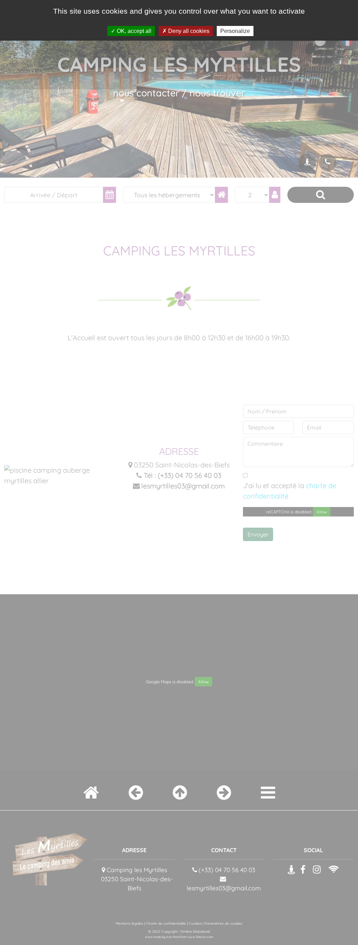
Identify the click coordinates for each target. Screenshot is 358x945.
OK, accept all (133, 31)
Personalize (235, 31)
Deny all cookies (188, 31)
